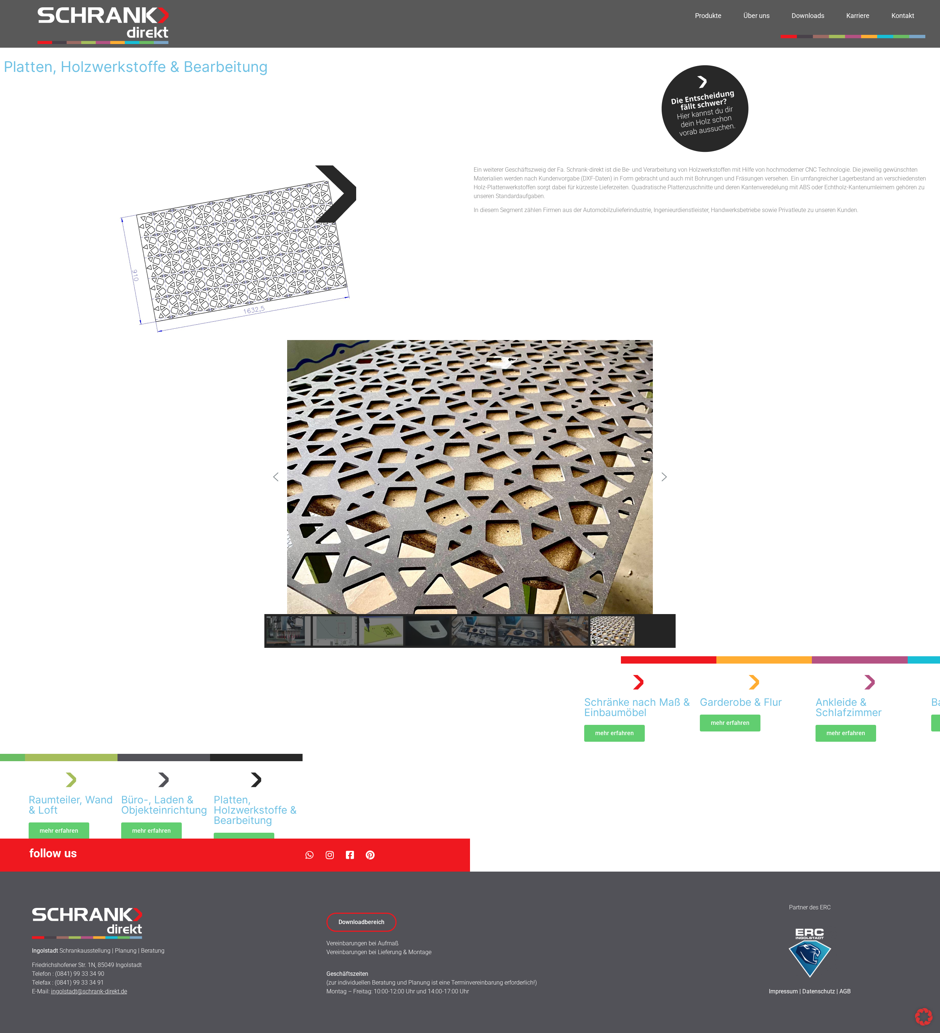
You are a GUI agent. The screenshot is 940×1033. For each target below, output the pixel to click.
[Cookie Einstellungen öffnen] (924, 1023)
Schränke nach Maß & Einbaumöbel (637, 707)
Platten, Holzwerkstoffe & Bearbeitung (255, 809)
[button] (276, 477)
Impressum (783, 991)
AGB (845, 991)
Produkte (708, 15)
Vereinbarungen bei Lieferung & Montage (378, 952)
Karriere (858, 15)
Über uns (757, 15)
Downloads (808, 15)
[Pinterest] (370, 855)
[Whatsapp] (309, 855)
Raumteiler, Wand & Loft (71, 804)
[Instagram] (330, 855)
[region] (470, 494)
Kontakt (903, 15)
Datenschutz (818, 991)
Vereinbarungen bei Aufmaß (362, 943)
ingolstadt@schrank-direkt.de (89, 991)
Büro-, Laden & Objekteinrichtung (164, 804)
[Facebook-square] (350, 855)
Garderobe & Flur (741, 702)
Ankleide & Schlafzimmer (849, 707)
